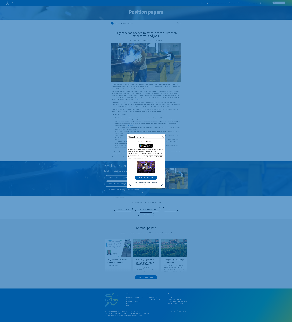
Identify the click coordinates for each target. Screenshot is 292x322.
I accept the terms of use (146, 178)
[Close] (163, 136)
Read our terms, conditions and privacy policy (146, 183)
